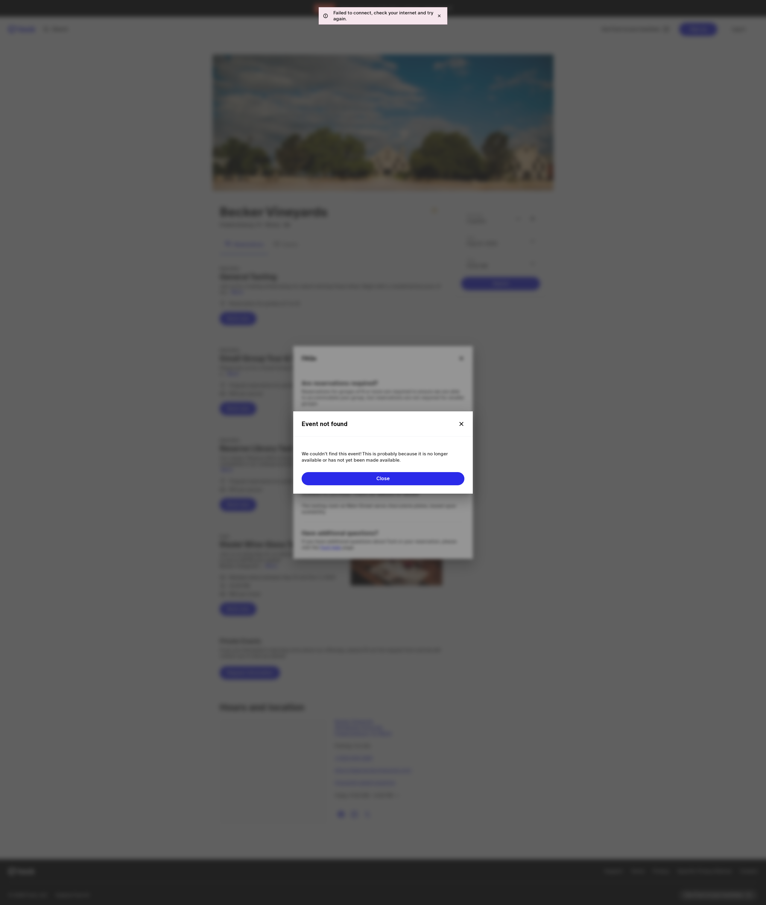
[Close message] (439, 16)
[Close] (461, 424)
